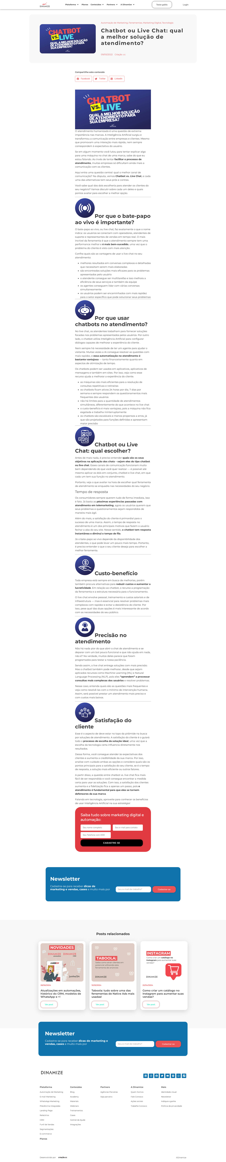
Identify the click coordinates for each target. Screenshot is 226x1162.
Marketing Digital (152, 23)
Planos (43, 1139)
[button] (72, 4)
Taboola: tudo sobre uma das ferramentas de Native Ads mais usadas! (113, 993)
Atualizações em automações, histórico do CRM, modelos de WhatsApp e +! (61, 993)
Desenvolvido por (48, 1157)
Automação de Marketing (114, 23)
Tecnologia (167, 23)
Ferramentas (135, 23)
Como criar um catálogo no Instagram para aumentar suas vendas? (163, 993)
